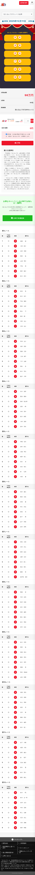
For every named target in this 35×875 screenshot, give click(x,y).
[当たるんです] (3, 4)
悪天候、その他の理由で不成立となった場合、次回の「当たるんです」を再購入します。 (18, 135)
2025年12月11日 (17, 21)
